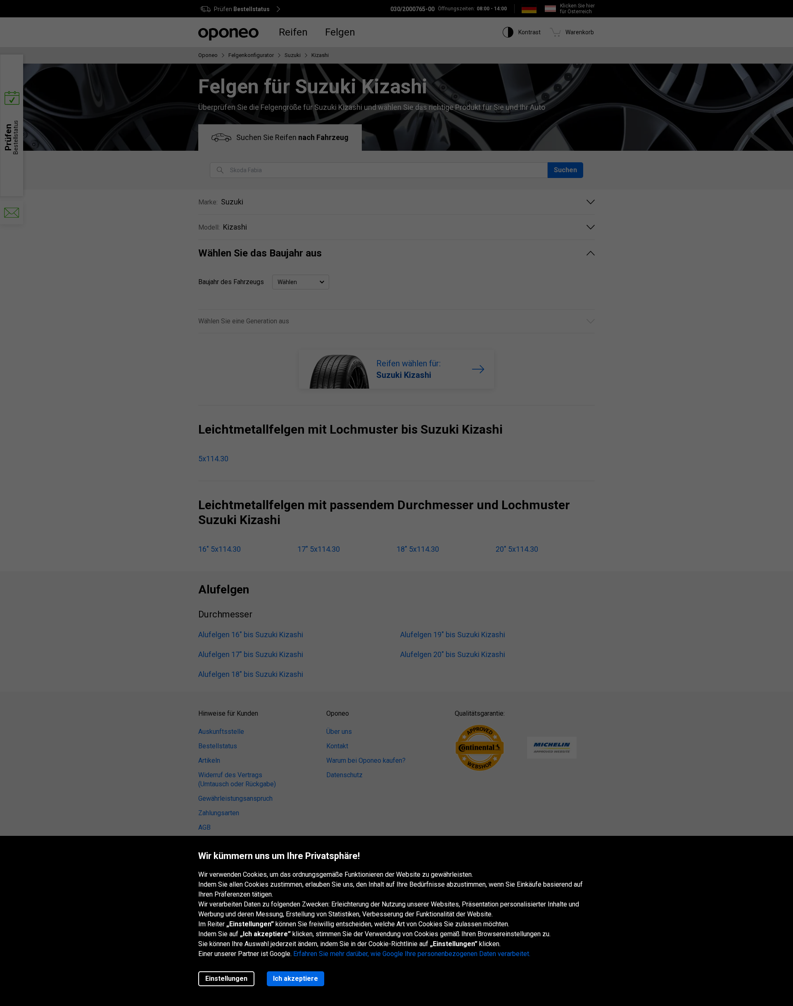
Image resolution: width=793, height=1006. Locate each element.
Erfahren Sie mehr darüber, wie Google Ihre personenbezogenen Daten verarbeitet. (411, 954)
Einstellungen (226, 978)
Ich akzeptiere (295, 978)
